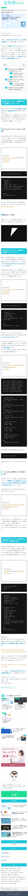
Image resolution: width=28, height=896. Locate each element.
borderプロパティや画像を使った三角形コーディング (16, 70)
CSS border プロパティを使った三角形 (18, 74)
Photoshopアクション (6, 872)
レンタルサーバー (5, 883)
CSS (3, 687)
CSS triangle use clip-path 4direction (12, 365)
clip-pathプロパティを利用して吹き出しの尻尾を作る (16, 88)
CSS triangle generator (7, 206)
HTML (8, 687)
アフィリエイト (5, 879)
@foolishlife (6, 159)
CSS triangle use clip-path (9, 289)
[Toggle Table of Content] (23, 65)
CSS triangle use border (9, 157)
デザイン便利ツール (6, 881)
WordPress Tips (5, 877)
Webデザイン (4, 7)
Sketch (22, 872)
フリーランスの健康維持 (15, 881)
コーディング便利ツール (21, 879)
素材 (11, 883)
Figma (8, 868)
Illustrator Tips (5, 870)
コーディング (13, 687)
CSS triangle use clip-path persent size (13, 504)
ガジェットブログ (7, 790)
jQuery (11, 870)
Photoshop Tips (17, 870)
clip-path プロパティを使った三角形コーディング (16, 80)
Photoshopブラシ (15, 872)
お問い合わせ (19, 892)
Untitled (6, 571)
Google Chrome (13, 868)
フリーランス (6, 856)
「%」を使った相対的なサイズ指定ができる (18, 84)
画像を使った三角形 (18, 76)
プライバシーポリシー (10, 892)
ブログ (5, 860)
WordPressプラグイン (22, 877)
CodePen (6, 161)
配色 (15, 883)
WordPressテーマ (13, 877)
